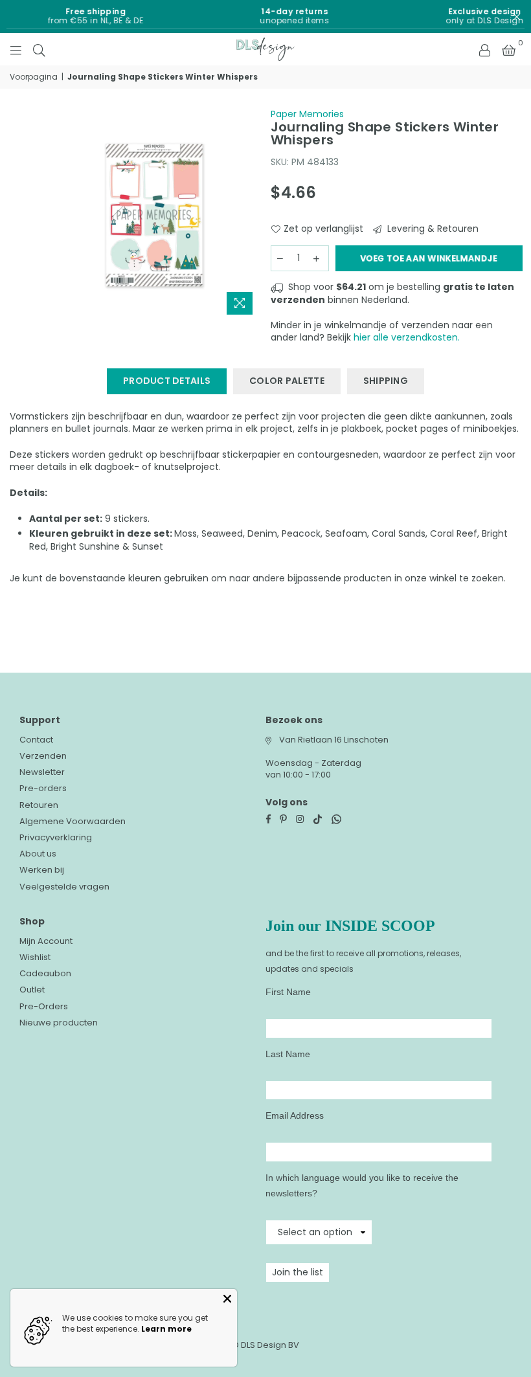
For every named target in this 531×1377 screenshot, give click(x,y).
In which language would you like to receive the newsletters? (362, 1185)
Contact (36, 739)
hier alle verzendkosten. (407, 337)
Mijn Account (46, 941)
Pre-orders (43, 788)
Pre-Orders (43, 1006)
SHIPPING (385, 380)
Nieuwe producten (58, 1022)
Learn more (166, 1328)
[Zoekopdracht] (39, 49)
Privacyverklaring (55, 837)
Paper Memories (307, 113)
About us (37, 853)
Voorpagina (34, 77)
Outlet (32, 989)
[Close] (227, 1298)
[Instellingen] (484, 49)
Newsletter (42, 772)
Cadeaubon (45, 973)
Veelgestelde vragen (64, 886)
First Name (288, 992)
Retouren (38, 805)
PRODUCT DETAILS (166, 380)
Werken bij (41, 870)
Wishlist (35, 957)
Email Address (295, 1115)
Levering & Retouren (432, 229)
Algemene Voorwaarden (72, 821)
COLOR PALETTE (286, 380)
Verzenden (43, 756)
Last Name (288, 1054)
